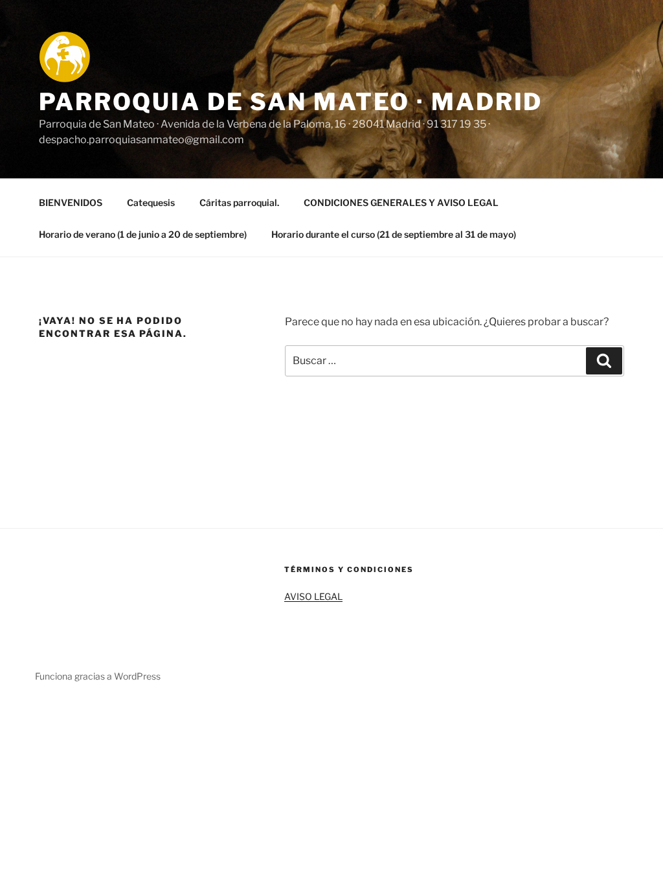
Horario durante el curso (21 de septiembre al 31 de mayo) (393, 234)
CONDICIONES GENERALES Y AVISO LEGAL (401, 202)
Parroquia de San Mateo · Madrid (291, 101)
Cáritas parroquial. (239, 202)
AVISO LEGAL (313, 596)
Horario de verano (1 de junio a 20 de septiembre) (143, 234)
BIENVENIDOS (70, 202)
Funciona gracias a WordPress (98, 676)
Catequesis (151, 202)
